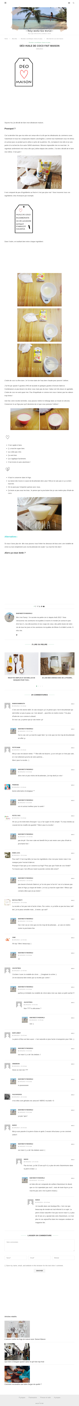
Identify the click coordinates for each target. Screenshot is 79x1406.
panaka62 (15, 785)
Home (6, 38)
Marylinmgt (16, 1033)
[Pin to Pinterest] (41, 606)
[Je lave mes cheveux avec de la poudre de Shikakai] (57, 663)
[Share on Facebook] (37, 606)
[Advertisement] (39, 106)
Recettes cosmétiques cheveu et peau (31, 38)
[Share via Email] (43, 606)
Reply (72, 703)
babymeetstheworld (24, 613)
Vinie (14, 937)
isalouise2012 (17, 1094)
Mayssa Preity (17, 900)
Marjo (14, 1125)
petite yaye (16, 815)
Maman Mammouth (18, 703)
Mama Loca (16, 853)
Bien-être (14, 38)
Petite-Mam (16, 747)
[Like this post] (35, 606)
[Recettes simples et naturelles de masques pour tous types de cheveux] (22, 663)
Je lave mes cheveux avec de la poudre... (57, 678)
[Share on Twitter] (39, 606)
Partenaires (33, 1397)
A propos (57, 1397)
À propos (22, 1397)
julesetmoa (16, 968)
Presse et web (45, 1397)
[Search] (73, 3)
